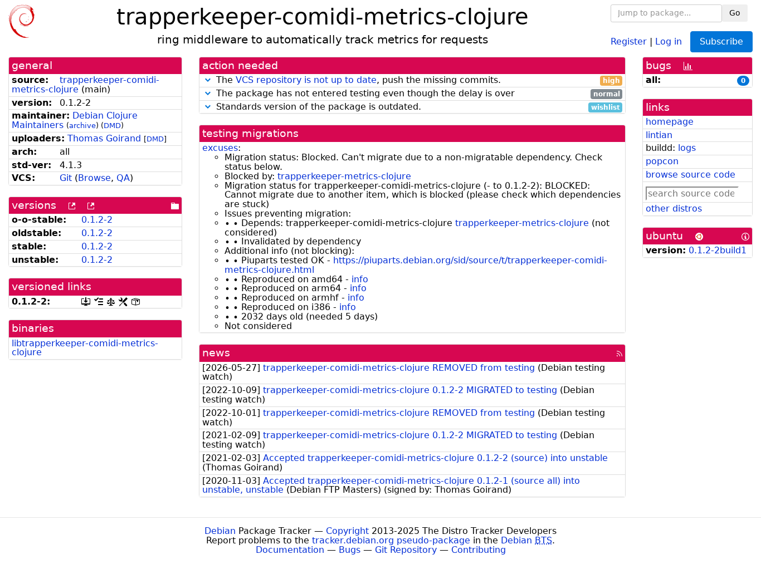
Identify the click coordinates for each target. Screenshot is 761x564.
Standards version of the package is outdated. (416, 107)
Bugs (349, 550)
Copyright (347, 531)
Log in (668, 41)
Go (734, 12)
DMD (112, 125)
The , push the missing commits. (416, 80)
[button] (208, 80)
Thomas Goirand (104, 138)
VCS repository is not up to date (306, 80)
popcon (662, 161)
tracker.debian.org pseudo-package (391, 540)
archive (82, 125)
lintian (659, 135)
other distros (674, 208)
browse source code (690, 174)
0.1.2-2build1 (718, 250)
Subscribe (721, 41)
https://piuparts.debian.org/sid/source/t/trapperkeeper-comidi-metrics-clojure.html (416, 265)
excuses (220, 148)
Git (66, 178)
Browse (94, 178)
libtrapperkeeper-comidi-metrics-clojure (85, 348)
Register (629, 41)
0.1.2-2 (97, 219)
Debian (220, 531)
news (216, 352)
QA (123, 178)
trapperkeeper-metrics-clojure (344, 176)
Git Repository (406, 550)
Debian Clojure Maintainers (75, 120)
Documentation (290, 550)
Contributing (478, 550)
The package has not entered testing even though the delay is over (416, 94)
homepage (670, 121)
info (360, 279)
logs (687, 148)
